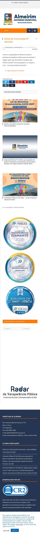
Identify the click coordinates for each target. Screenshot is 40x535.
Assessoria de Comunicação (13, 47)
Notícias (34, 49)
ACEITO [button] (14, 530)
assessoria (16, 502)
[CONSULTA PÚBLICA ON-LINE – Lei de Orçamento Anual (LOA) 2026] (20, 184)
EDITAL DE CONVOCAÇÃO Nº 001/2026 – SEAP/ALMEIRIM (19, 449)
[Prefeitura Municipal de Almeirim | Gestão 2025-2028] (20, 18)
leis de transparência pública (12, 507)
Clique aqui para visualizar (15, 71)
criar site (15, 500)
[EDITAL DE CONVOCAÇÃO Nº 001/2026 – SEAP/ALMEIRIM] (20, 110)
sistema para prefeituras (28, 500)
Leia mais (19, 524)
